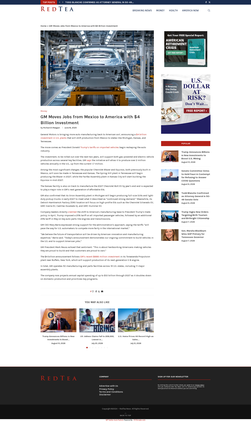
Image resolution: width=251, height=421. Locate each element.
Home (43, 26)
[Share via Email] (102, 291)
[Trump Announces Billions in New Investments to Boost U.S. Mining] (58, 320)
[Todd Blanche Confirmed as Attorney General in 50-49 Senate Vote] (170, 197)
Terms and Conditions (111, 391)
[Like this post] (93, 291)
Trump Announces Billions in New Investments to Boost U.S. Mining (195, 155)
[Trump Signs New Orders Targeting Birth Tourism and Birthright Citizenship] (170, 216)
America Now (190, 10)
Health (173, 10)
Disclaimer (105, 394)
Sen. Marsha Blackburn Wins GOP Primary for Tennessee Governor (193, 234)
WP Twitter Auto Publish (114, 420)
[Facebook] (206, 2)
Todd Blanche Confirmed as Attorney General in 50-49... (99, 2)
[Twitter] (209, 2)
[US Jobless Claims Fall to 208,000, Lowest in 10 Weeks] (97, 320)
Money (160, 10)
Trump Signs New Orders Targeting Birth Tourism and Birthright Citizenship (195, 215)
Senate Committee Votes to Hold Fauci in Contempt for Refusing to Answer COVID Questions (195, 175)
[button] (59, 2)
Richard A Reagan (51, 128)
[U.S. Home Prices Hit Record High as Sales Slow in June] (136, 320)
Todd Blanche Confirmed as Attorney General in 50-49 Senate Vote (195, 196)
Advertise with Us (108, 385)
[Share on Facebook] (96, 291)
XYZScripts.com (139, 420)
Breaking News (142, 10)
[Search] (209, 10)
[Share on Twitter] (99, 291)
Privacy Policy (106, 389)
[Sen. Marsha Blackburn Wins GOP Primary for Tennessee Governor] (170, 235)
